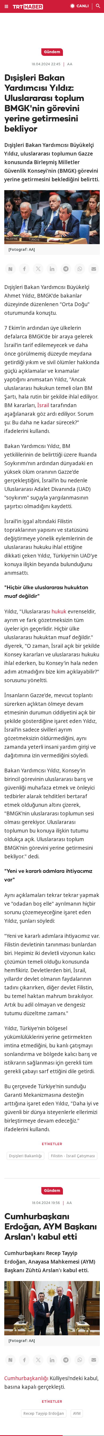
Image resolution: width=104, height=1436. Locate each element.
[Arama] (98, 6)
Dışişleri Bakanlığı (25, 1155)
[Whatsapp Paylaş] (79, 268)
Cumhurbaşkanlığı (26, 1378)
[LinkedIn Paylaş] (52, 268)
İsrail (43, 405)
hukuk (58, 611)
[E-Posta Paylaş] (93, 268)
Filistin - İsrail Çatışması (73, 1155)
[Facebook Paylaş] (24, 268)
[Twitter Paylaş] (38, 268)
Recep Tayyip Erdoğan (43, 1413)
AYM (77, 1413)
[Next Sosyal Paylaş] (10, 268)
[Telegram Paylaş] (66, 268)
